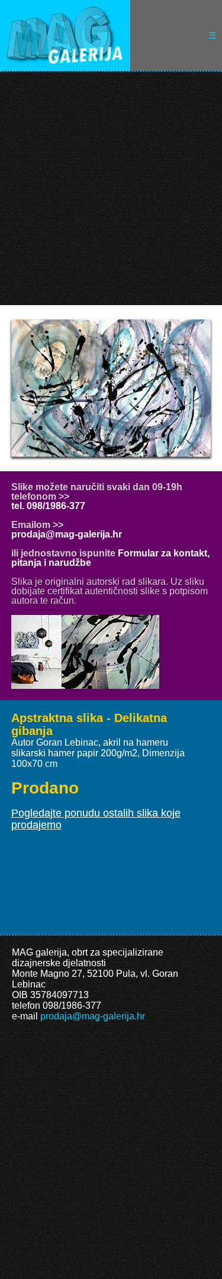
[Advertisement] (111, 188)
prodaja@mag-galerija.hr (66, 534)
